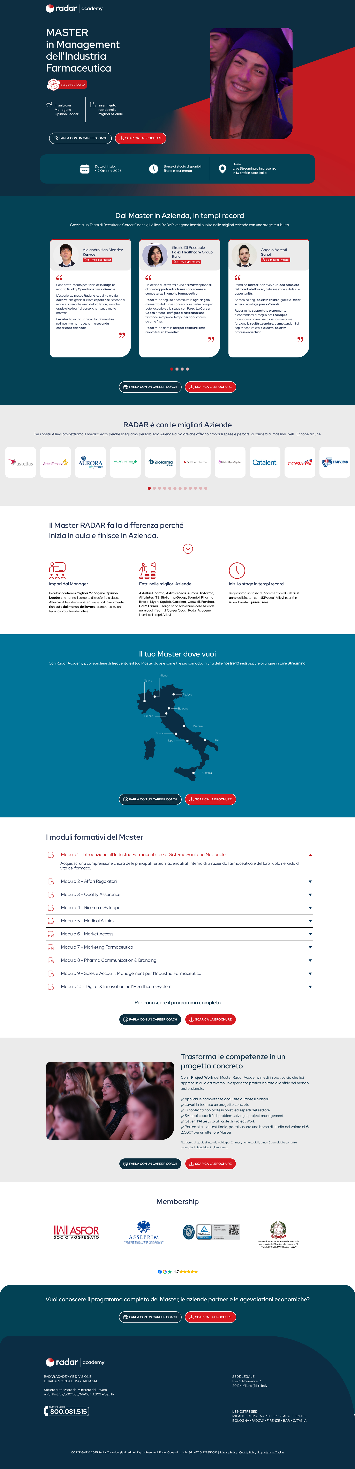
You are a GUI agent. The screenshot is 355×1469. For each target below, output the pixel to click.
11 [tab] (200, 488)
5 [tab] (169, 488)
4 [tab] (187, 369)
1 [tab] (171, 369)
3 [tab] (182, 369)
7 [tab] (180, 488)
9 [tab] (190, 488)
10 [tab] (195, 488)
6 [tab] (174, 488)
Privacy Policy (228, 1452)
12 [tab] (205, 488)
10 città (241, 173)
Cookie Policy (247, 1452)
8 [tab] (185, 488)
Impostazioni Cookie (271, 1452)
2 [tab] (177, 369)
